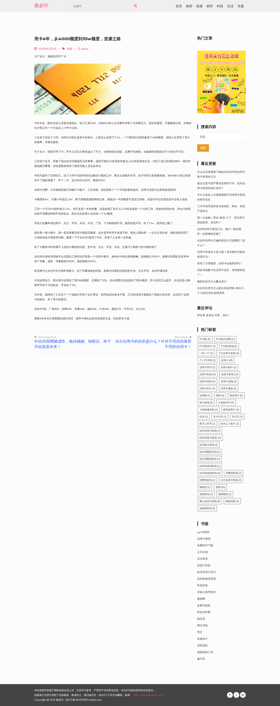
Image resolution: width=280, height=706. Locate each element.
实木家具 (202, 558)
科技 (220, 6)
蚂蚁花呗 (232, 501)
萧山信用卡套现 (209, 501)
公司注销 (202, 552)
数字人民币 (207, 423)
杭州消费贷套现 (209, 459)
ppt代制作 (203, 532)
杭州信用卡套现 (210, 437)
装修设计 (202, 638)
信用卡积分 (207, 388)
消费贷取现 (234, 473)
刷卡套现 (206, 402)
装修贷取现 (207, 508)
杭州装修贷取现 (209, 466)
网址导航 (202, 625)
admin (84, 48)
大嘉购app (226, 402)
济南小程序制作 (206, 592)
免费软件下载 (205, 545)
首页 (179, 6)
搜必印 (41, 5)
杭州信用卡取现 (209, 430)
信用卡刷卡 (228, 367)
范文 (199, 632)
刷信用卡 (236, 395)
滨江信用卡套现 (231, 480)
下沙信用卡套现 (228, 353)
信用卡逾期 (229, 388)
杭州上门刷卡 (230, 423)
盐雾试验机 (203, 605)
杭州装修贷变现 (206, 578)
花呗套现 (206, 494)
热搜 (199, 6)
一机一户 (206, 353)
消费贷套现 (207, 480)
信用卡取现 (207, 374)
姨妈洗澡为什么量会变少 (211, 281)
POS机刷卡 (207, 346)
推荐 (189, 6)
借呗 (220, 395)
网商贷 (204, 487)
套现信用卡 (231, 409)
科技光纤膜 (203, 612)
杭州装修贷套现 (209, 473)
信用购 (204, 395)
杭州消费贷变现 (209, 452)
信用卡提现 (207, 381)
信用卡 (227, 360)
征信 (203, 416)
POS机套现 (229, 346)
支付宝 (237, 416)
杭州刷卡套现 (208, 444)
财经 (209, 6)
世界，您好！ (223, 315)
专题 (240, 6)
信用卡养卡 (207, 367)
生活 (230, 6)
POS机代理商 (225, 339)
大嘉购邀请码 (208, 409)
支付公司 (219, 416)
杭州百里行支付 (206, 572)
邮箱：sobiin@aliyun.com (148, 695)
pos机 (205, 339)
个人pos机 (207, 360)
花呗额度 (224, 494)
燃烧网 (201, 598)
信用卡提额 (229, 381)
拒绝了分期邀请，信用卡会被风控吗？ (219, 263)
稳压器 (201, 618)
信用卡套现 (229, 374)
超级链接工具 (205, 652)
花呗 (220, 487)
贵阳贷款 (202, 645)
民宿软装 (202, 585)
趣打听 (201, 658)
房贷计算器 (203, 565)
